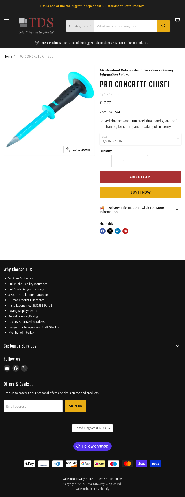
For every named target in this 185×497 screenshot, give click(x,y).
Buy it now (141, 192)
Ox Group (111, 93)
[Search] (163, 26)
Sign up (75, 405)
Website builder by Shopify (92, 489)
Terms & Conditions (110, 479)
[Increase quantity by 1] (142, 161)
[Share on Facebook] (103, 231)
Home (8, 56)
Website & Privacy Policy (78, 479)
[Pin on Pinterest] (125, 231)
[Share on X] (110, 231)
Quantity (106, 151)
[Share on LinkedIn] (118, 231)
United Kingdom (90, 428)
